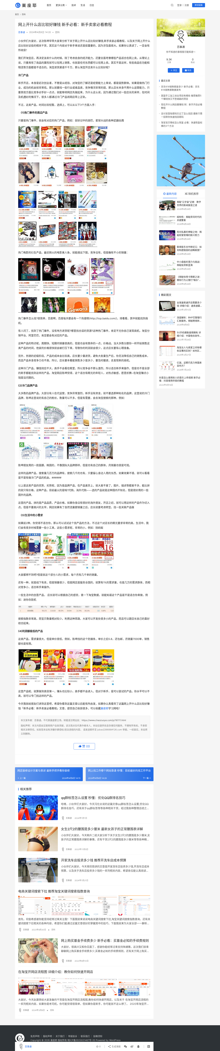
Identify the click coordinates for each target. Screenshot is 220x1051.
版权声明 (47, 1036)
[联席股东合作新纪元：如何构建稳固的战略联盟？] (167, 250)
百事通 (21, 32)
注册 (186, 5)
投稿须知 (97, 1036)
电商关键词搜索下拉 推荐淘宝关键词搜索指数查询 (54, 891)
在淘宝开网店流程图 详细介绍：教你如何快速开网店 (55, 972)
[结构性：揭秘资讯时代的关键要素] (167, 220)
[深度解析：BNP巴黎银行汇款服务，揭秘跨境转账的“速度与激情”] (167, 321)
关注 (175, 70)
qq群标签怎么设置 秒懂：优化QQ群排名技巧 (93, 798)
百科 (57, 32)
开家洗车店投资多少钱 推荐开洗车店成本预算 (93, 860)
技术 (74, 5)
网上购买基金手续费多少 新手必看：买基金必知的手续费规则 (105, 941)
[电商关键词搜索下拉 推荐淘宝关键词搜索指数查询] (84, 905)
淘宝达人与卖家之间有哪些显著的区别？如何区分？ (189, 350)
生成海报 (116, 1046)
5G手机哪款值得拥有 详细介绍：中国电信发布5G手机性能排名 (189, 335)
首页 (49, 5)
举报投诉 (72, 1036)
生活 (83, 5)
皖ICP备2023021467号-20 (81, 1040)
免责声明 (34, 1036)
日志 (92, 5)
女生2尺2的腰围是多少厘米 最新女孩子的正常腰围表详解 (102, 829)
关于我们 (60, 1036)
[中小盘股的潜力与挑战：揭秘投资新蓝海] (167, 265)
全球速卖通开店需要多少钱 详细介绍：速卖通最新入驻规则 (189, 305)
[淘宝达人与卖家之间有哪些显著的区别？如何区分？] (167, 351)
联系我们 (85, 1036)
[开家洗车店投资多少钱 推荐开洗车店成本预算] (38, 870)
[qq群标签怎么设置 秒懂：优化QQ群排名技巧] (38, 807)
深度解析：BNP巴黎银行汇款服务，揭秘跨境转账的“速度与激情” (189, 320)
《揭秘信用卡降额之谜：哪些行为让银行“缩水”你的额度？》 (189, 279)
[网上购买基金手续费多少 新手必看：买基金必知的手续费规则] (38, 950)
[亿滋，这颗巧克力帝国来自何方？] (167, 366)
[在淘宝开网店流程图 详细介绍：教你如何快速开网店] (84, 986)
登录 (179, 5)
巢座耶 (104, 708)
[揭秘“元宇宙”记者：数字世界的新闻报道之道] (167, 205)
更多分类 (60, 5)
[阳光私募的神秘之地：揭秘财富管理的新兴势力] (167, 235)
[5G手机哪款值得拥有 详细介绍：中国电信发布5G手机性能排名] (167, 336)
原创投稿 (198, 5)
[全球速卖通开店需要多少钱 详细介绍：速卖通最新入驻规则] (167, 306)
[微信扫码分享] (125, 1046)
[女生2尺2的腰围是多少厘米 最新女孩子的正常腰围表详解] (38, 839)
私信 (189, 70)
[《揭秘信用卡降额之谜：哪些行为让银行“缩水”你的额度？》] (167, 280)
